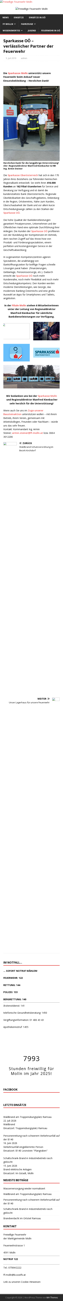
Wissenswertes (11, 30)
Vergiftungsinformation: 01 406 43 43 (23, 1019)
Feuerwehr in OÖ (50, 30)
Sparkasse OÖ (11, 212)
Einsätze (19, 17)
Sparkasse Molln (47, 395)
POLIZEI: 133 (10, 992)
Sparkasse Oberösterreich (23, 175)
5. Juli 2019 (11, 58)
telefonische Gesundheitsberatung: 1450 (25, 1012)
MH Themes (52, 1297)
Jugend (32, 30)
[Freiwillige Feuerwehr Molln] (16, 1)
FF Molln (8, 24)
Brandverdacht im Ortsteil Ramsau (22, 1218)
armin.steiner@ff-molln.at (27, 433)
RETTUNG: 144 (11, 985)
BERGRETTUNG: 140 (14, 999)
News (6, 17)
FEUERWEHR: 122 (13, 977)
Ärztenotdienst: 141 (14, 1005)
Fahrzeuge (27, 24)
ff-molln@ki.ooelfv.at (14, 1274)
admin (24, 58)
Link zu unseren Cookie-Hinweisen (21, 1281)
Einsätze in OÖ (37, 17)
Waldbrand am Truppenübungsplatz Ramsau (27, 1117)
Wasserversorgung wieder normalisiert (24, 1188)
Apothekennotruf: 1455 (15, 1027)
